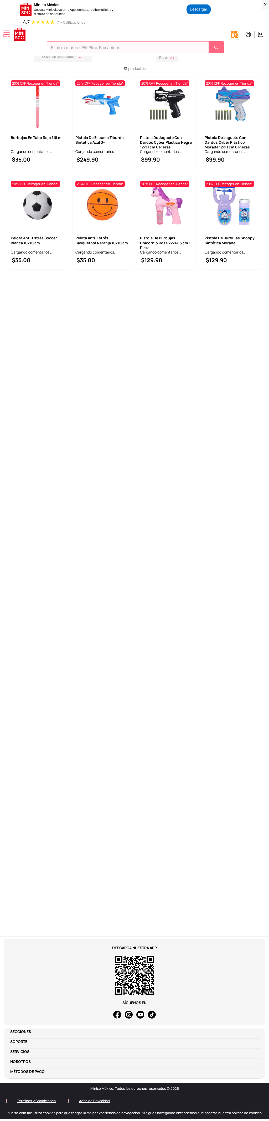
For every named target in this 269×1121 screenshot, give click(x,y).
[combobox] (135, 48)
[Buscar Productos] (216, 47)
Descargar (198, 9)
